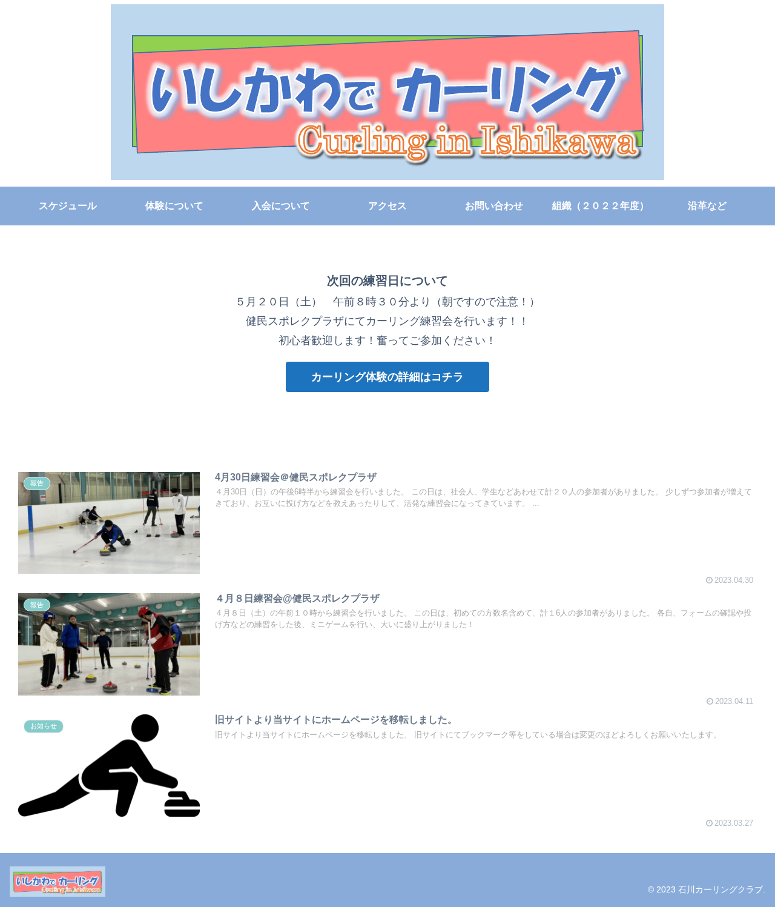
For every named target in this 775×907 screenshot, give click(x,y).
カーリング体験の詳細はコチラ (387, 377)
